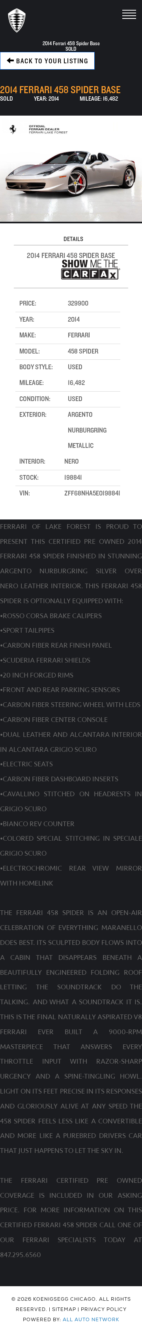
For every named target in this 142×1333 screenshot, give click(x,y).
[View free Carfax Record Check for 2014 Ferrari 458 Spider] (90, 277)
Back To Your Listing (51, 61)
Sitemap (64, 1309)
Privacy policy (104, 1309)
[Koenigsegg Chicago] (17, 20)
